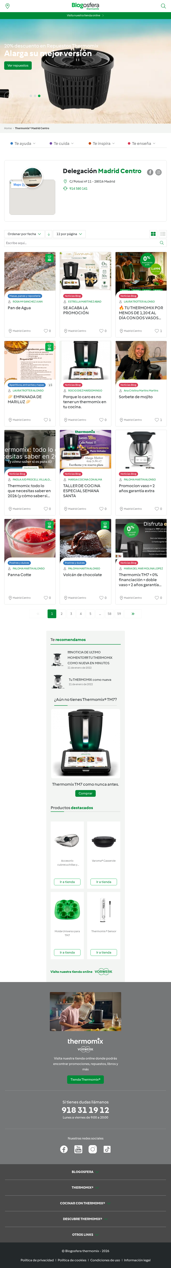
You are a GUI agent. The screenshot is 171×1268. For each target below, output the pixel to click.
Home (8, 128)
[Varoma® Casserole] (104, 839)
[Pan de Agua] (29, 276)
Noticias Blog (73, 295)
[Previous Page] (38, 613)
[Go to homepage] (85, 6)
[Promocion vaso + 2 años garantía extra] (141, 454)
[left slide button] (8, 96)
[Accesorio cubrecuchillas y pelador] (67, 839)
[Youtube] (78, 1149)
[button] (163, 6)
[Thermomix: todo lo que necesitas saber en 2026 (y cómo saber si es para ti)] (29, 454)
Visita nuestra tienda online (83, 15)
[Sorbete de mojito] (141, 365)
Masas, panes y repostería (24, 295)
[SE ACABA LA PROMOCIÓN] (85, 276)
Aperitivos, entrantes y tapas (26, 384)
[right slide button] (20, 96)
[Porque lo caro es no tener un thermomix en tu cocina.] (85, 365)
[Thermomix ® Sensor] (104, 909)
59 (119, 614)
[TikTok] (107, 1149)
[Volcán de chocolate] (85, 543)
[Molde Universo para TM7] (67, 909)
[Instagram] (92, 1149)
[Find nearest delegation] (7, 6)
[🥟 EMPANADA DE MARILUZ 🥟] (29, 365)
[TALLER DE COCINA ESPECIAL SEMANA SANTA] (85, 454)
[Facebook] (64, 1149)
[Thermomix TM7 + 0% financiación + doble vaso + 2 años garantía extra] (141, 543)
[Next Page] (133, 613)
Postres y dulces (19, 562)
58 (109, 614)
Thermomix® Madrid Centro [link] (32, 128)
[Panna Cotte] (29, 543)
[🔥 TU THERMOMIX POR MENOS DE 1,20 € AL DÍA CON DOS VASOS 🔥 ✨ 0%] (141, 276)
